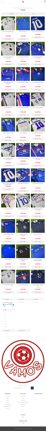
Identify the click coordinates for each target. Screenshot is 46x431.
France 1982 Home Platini (23, 56)
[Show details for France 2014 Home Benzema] (23, 226)
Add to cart (8, 39)
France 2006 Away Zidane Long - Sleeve (38, 209)
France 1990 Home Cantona (23, 82)
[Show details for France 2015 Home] (38, 226)
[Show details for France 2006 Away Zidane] (23, 201)
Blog (8, 402)
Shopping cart (23, 404)
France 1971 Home (23, 31)
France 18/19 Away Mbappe (8, 31)
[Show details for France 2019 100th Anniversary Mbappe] (38, 251)
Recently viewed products (23, 402)
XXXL (5, 324)
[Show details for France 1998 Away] (23, 125)
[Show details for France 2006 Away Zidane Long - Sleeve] (38, 201)
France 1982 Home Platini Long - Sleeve (38, 57)
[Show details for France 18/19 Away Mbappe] (8, 23)
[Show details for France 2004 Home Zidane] (38, 175)
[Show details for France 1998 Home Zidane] (23, 150)
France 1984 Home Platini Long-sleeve (8, 83)
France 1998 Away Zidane (38, 132)
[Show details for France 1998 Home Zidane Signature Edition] (8, 175)
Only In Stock (21, 302)
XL (5, 319)
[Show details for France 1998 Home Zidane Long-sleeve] (38, 150)
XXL (5, 321)
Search (7, 398)
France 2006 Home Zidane (8, 234)
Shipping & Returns (7, 406)
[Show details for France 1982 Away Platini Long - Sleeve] (8, 49)
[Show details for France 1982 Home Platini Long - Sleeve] (38, 49)
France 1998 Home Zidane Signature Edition (8, 184)
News (8, 400)
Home (14, 8)
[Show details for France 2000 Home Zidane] (23, 175)
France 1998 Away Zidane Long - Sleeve (8, 159)
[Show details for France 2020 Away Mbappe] (8, 276)
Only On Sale (36, 302)
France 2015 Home (38, 234)
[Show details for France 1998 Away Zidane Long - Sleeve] (8, 150)
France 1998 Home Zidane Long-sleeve (38, 159)
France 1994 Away (8, 107)
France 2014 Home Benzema (23, 235)
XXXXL (5, 326)
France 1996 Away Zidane (38, 107)
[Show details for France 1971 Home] (23, 23)
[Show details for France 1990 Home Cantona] (23, 74)
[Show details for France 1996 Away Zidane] (38, 99)
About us (7, 408)
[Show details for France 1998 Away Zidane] (38, 125)
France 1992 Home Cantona (37, 82)
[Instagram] (23, 417)
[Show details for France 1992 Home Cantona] (38, 74)
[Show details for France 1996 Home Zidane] (8, 125)
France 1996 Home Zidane (8, 132)
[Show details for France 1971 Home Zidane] (38, 23)
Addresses (23, 400)
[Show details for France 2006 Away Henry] (8, 201)
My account (23, 396)
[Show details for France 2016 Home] (8, 251)
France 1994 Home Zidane (23, 107)
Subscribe (32, 388)
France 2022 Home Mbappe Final (37, 285)
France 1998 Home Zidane (23, 158)
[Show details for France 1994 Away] (8, 99)
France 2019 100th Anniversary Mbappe (38, 260)
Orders (23, 398)
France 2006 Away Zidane (23, 208)
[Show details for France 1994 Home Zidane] (23, 99)
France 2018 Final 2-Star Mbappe (23, 260)
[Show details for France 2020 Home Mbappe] (23, 276)
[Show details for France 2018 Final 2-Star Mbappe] (23, 251)
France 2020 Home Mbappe (23, 284)
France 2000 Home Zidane (23, 183)
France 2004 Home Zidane (38, 183)
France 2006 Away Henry (8, 208)
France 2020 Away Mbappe (8, 284)
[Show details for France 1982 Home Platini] (23, 49)
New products (7, 404)
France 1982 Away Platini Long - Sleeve (8, 57)
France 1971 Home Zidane (38, 31)
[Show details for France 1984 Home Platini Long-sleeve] (8, 74)
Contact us (8, 396)
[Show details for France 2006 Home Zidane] (8, 226)
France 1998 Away (23, 132)
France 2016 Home (8, 259)
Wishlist (22, 406)
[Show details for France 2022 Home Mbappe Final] (38, 276)
